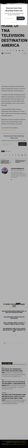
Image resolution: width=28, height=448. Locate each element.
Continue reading (14, 22)
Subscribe (20, 18)
